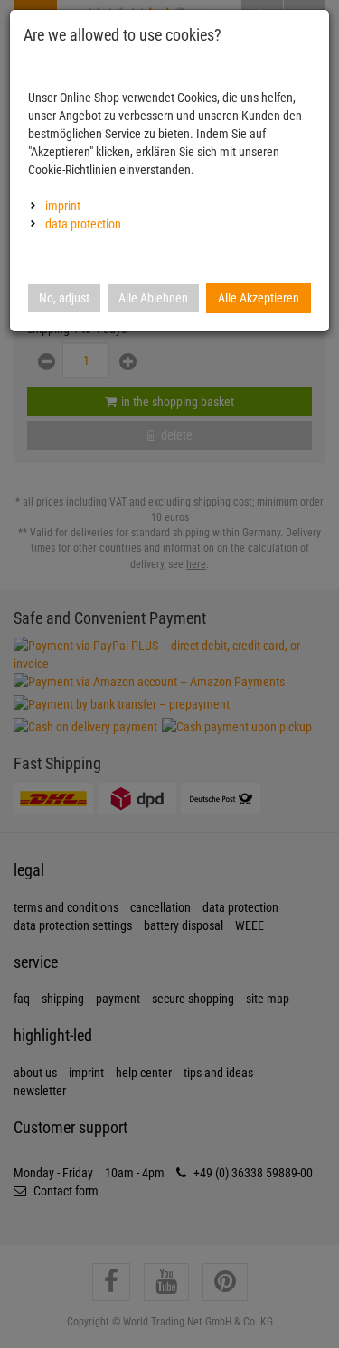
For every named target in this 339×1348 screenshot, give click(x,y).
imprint (62, 206)
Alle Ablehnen (153, 298)
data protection (83, 224)
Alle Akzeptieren (258, 298)
